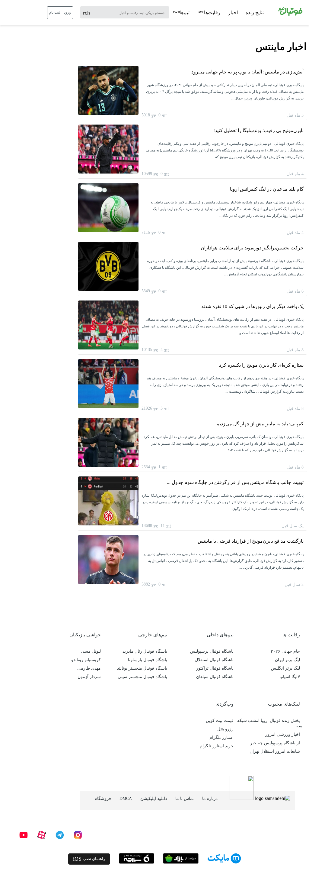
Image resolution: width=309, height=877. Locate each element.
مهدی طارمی (89, 668)
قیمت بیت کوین (220, 720)
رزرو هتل (225, 729)
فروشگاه (103, 798)
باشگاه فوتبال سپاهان (215, 676)
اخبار (233, 12)
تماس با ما (184, 798)
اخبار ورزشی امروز (282, 734)
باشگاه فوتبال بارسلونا (147, 660)
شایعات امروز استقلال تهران (275, 751)
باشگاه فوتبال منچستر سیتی (142, 676)
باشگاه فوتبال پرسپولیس (212, 651)
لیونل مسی (91, 651)
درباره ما (210, 798)
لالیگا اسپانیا (289, 676)
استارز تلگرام (221, 737)
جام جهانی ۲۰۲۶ (285, 651)
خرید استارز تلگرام (217, 746)
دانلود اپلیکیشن (153, 798)
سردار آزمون (89, 676)
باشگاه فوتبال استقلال (214, 660)
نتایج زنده (255, 12)
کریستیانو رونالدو (86, 660)
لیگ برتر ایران (287, 660)
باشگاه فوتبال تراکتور (215, 668)
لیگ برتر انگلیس (285, 668)
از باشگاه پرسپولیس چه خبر (275, 743)
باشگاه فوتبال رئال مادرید (145, 651)
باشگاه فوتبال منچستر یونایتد (142, 668)
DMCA (125, 798)
